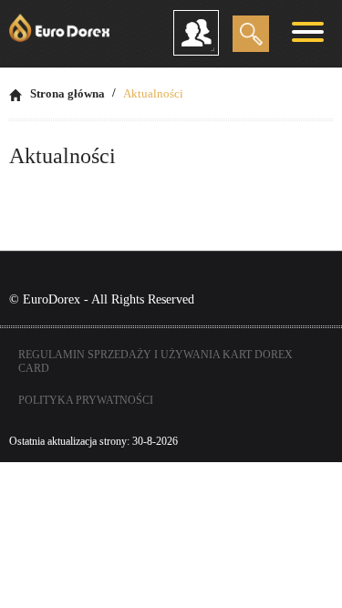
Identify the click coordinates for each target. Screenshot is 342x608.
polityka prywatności (85, 400)
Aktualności (153, 93)
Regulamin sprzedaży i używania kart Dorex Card (155, 361)
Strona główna (67, 93)
